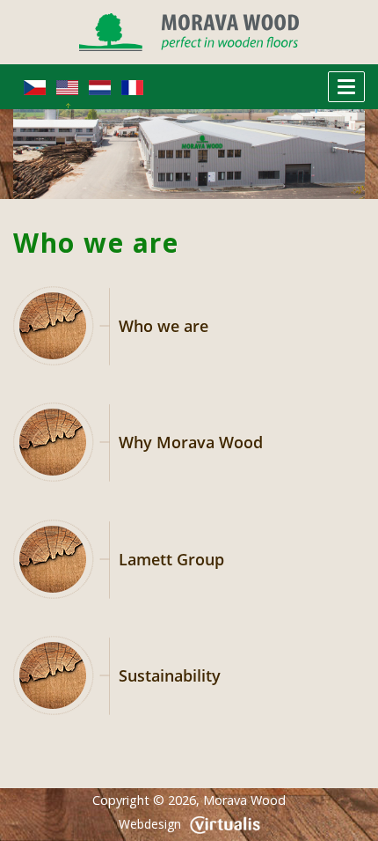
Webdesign (150, 823)
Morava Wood (244, 800)
